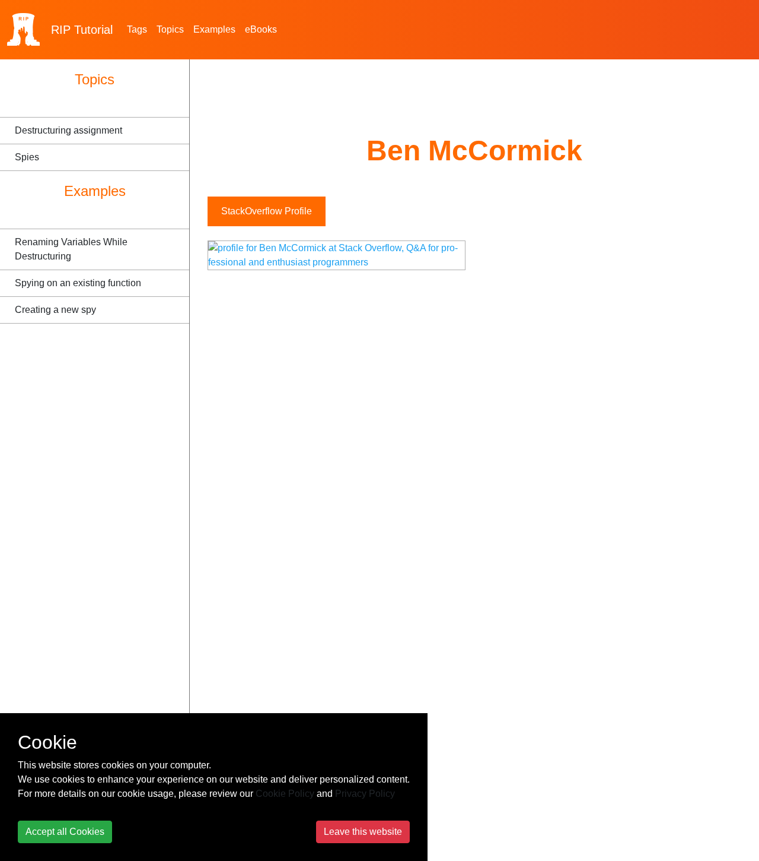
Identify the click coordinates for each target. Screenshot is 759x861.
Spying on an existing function (78, 283)
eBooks (261, 29)
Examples (214, 29)
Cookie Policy (285, 794)
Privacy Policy (365, 794)
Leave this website (363, 832)
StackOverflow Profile (266, 211)
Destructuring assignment (68, 130)
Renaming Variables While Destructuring (71, 249)
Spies (27, 157)
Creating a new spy (55, 310)
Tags (137, 29)
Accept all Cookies (64, 832)
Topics (170, 29)
